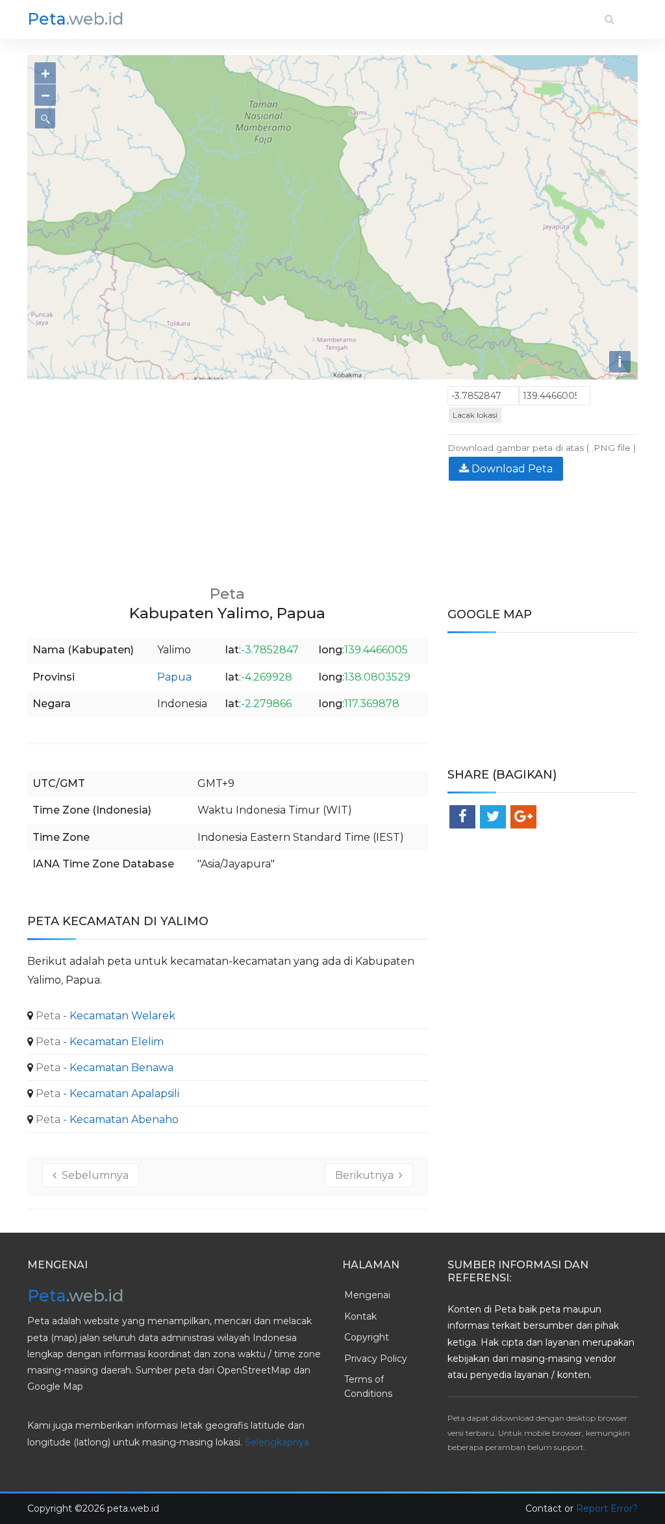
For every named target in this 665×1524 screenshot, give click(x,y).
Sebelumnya (92, 1175)
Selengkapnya (277, 1442)
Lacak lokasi (475, 415)
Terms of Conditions (368, 1386)
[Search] (609, 19)
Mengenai (367, 1295)
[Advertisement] (227, 477)
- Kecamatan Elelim (98, 1041)
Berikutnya (367, 1175)
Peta (75, 19)
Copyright (366, 1337)
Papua (174, 677)
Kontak (360, 1316)
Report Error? (607, 1508)
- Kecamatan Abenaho (106, 1119)
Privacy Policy (375, 1358)
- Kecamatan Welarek (104, 1016)
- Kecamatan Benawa (103, 1067)
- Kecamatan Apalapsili (106, 1093)
